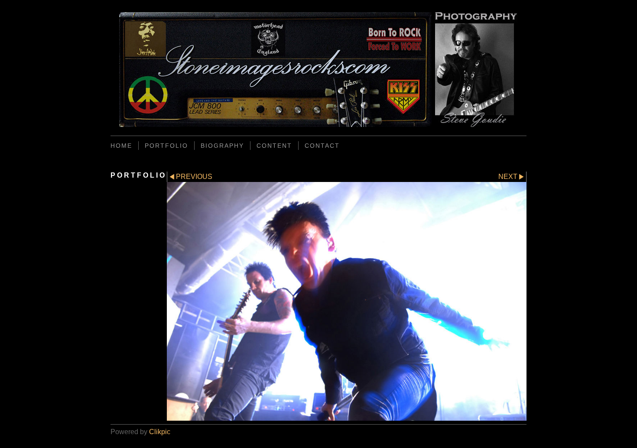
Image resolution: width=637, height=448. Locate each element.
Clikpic (159, 431)
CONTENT (274, 145)
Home (121, 145)
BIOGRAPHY (222, 145)
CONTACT (322, 145)
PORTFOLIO (166, 145)
